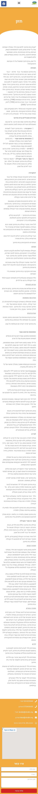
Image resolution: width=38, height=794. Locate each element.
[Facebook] (3, 3)
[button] (19, 3)
